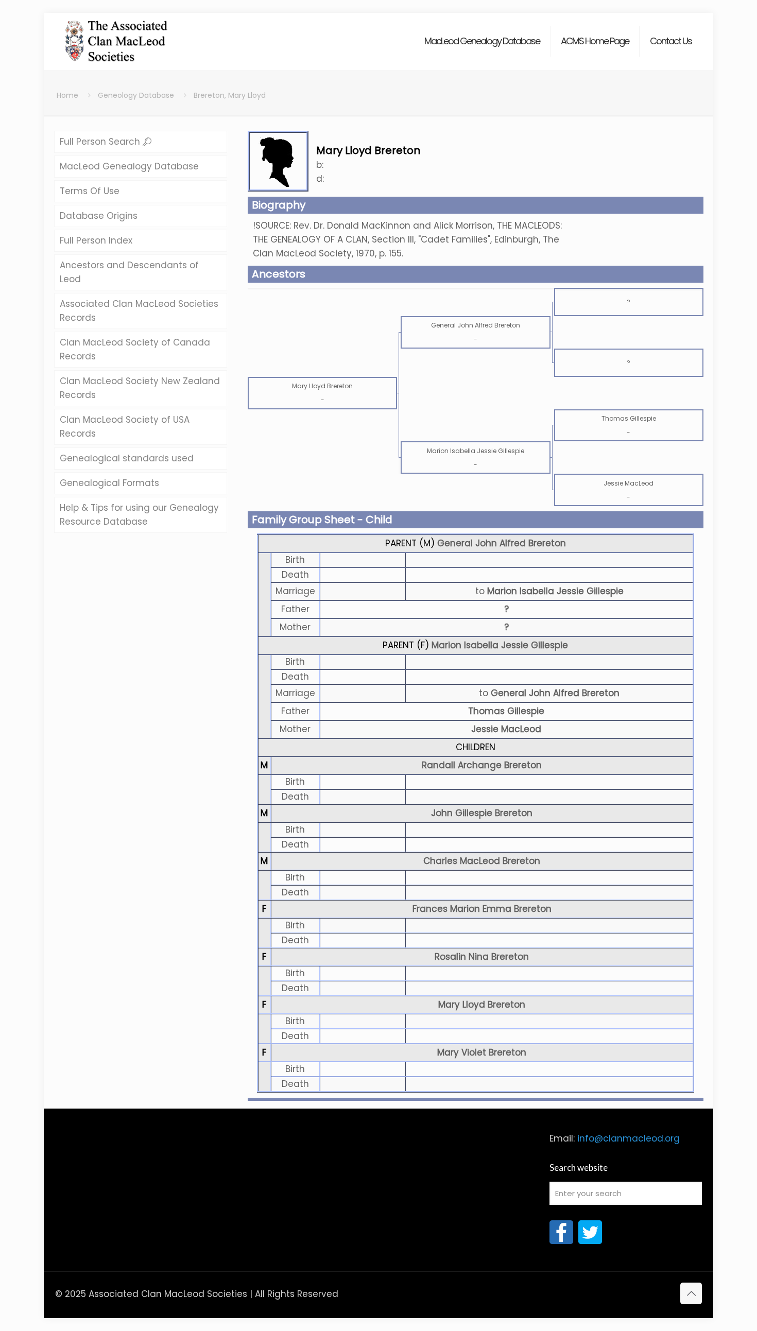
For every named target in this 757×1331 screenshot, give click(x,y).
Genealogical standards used (127, 458)
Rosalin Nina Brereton (482, 956)
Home (67, 95)
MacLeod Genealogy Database (129, 166)
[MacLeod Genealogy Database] (116, 36)
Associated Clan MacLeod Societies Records (139, 311)
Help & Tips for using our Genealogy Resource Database (139, 515)
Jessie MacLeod (506, 729)
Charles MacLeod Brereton (481, 861)
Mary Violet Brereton (481, 1052)
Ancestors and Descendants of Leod (129, 272)
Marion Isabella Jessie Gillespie (500, 645)
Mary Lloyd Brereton (481, 1004)
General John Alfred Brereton (501, 543)
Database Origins (98, 216)
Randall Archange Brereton (482, 765)
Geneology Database (136, 95)
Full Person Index (96, 240)
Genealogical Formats (109, 483)
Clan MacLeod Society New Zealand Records (140, 388)
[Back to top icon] (691, 1293)
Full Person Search (101, 141)
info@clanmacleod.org (628, 1138)
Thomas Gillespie (506, 711)
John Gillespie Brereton (481, 813)
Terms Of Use (89, 191)
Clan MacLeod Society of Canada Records (135, 349)
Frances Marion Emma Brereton (482, 909)
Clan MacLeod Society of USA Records (125, 426)
